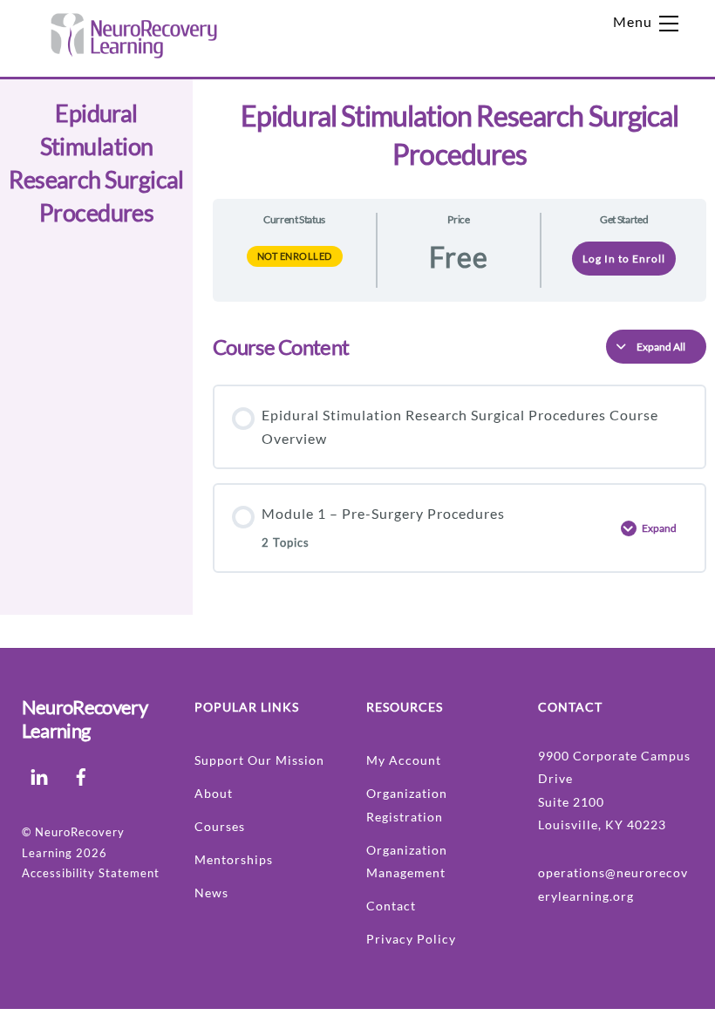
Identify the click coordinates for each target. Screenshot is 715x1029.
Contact (391, 905)
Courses (219, 826)
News (211, 892)
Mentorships (233, 859)
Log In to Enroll (623, 258)
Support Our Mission (259, 760)
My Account (403, 760)
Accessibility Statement (91, 873)
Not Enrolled (294, 256)
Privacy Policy (411, 938)
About (213, 793)
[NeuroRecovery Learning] (133, 54)
